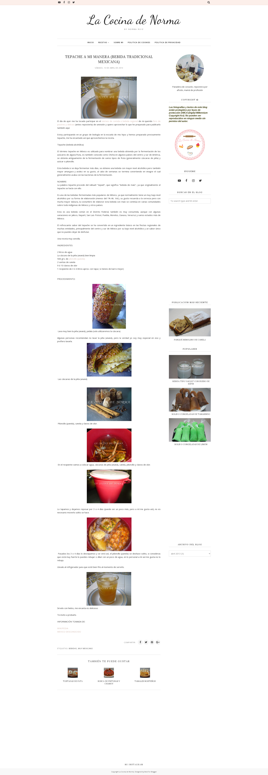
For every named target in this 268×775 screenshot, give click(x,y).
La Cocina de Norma (134, 19)
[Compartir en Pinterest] (152, 642)
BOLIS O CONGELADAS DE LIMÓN (190, 444)
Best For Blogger (150, 772)
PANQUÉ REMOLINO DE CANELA (190, 339)
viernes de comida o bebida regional (120, 121)
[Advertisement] (190, 252)
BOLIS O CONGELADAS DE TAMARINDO (191, 414)
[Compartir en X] (146, 642)
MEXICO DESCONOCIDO (69, 631)
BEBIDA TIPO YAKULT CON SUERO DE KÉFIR (191, 382)
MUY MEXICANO (85, 648)
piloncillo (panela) (77, 258)
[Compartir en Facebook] (140, 642)
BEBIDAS (73, 648)
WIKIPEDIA (62, 628)
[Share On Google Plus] (157, 642)
